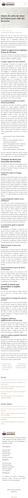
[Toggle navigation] (25, 4)
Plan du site (14, 497)
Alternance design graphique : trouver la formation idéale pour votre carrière (7, 366)
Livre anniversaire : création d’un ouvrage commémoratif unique (20, 365)
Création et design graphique (7, 30)
